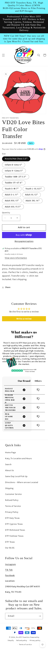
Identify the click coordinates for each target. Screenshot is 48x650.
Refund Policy (11, 500)
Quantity (6, 213)
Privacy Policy (11, 512)
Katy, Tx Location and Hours (18, 458)
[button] (3, 55)
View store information (16, 258)
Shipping (9, 488)
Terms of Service (13, 506)
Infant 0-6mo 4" (13, 165)
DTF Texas (10, 542)
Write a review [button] (24, 318)
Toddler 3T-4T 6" (14, 183)
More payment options (24, 241)
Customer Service (13, 494)
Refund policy (21, 640)
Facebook (10, 575)
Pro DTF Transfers (23, 637)
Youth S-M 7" (12, 189)
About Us (9, 470)
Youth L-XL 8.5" (33, 189)
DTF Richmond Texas (15, 530)
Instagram (10, 564)
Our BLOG (9, 548)
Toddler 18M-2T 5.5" (15, 177)
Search (8, 464)
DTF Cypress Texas (14, 524)
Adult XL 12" (31, 195)
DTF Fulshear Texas (14, 536)
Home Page (10, 452)
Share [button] (7, 287)
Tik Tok (9, 570)
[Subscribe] (40, 616)
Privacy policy (35, 640)
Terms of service (25, 644)
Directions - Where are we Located (21, 482)
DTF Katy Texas (12, 518)
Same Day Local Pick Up (16, 476)
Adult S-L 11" (11, 195)
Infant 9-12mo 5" (14, 171)
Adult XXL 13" (12, 201)
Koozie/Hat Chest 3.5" (16, 159)
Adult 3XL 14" (33, 201)
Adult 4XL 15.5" (13, 207)
